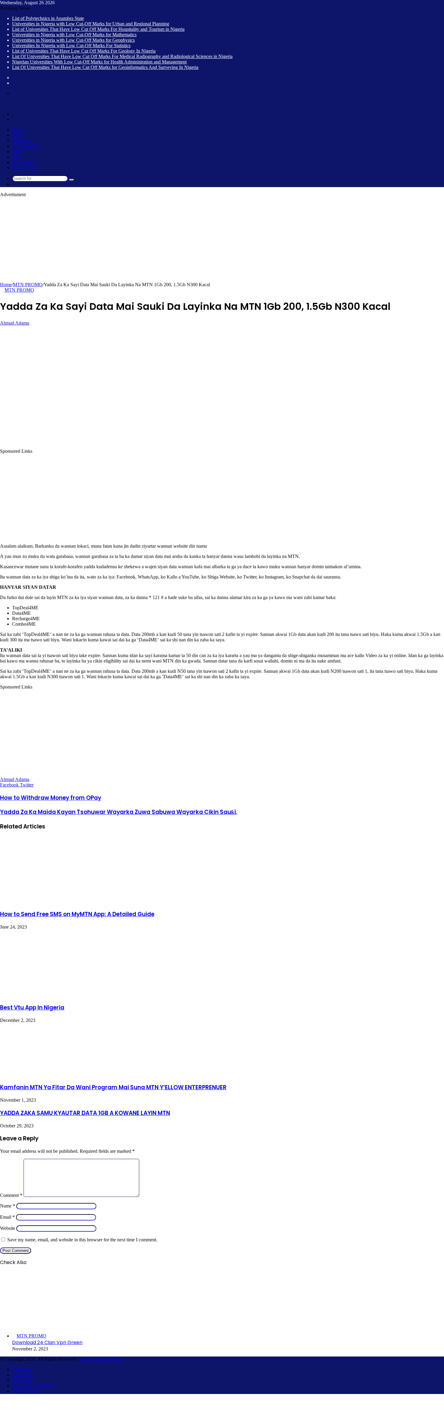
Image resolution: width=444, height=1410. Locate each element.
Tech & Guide (25, 145)
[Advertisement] (181, 239)
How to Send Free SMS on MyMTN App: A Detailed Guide (77, 914)
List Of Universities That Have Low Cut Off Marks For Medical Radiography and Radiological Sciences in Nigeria (122, 56)
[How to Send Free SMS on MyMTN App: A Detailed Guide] (59, 901)
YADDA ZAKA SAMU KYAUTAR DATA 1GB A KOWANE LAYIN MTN (85, 1113)
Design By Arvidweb (102, 1359)
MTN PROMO (28, 284)
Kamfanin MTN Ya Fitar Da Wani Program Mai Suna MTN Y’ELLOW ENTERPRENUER (113, 1087)
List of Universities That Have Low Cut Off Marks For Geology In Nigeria (84, 50)
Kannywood (24, 167)
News (17, 135)
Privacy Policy (26, 1391)
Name (7, 1205)
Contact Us (23, 1374)
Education (21, 140)
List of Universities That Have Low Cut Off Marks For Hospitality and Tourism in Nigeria (98, 29)
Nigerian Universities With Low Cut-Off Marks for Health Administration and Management (99, 61)
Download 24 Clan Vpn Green (47, 1342)
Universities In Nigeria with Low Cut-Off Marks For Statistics (71, 45)
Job (15, 156)
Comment (11, 1195)
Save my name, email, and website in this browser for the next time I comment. (82, 1239)
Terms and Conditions (33, 1385)
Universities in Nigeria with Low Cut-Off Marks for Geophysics (73, 40)
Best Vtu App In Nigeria (32, 1007)
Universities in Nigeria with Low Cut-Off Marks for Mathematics (74, 34)
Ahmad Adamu (14, 323)
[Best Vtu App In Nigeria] (59, 994)
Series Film (23, 162)
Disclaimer (22, 1380)
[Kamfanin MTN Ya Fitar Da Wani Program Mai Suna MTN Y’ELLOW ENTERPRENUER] (43, 1074)
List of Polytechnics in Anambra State (48, 18)
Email (7, 1217)
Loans (18, 151)
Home (18, 129)
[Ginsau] (9, 103)
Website (7, 1228)
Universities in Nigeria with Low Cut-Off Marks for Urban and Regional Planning (90, 23)
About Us (21, 1369)
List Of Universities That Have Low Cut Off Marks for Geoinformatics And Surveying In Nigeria (105, 67)
